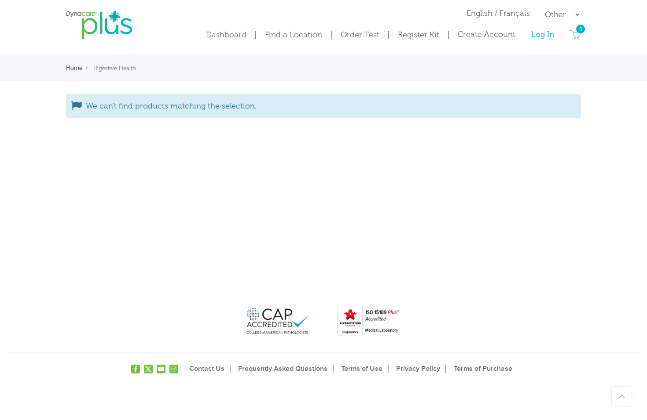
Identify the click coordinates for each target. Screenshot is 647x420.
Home (74, 68)
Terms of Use (361, 368)
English (481, 13)
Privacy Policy (418, 368)
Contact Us (206, 368)
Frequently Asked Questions (282, 368)
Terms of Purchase (483, 368)
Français (515, 13)
